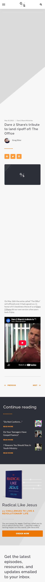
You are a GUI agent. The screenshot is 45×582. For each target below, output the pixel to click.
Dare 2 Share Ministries (25, 120)
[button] (41, 4)
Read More (8, 426)
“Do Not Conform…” (12, 421)
